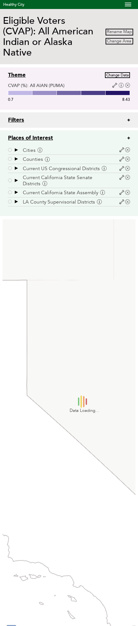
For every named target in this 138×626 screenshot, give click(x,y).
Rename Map (119, 32)
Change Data (117, 75)
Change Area (119, 41)
